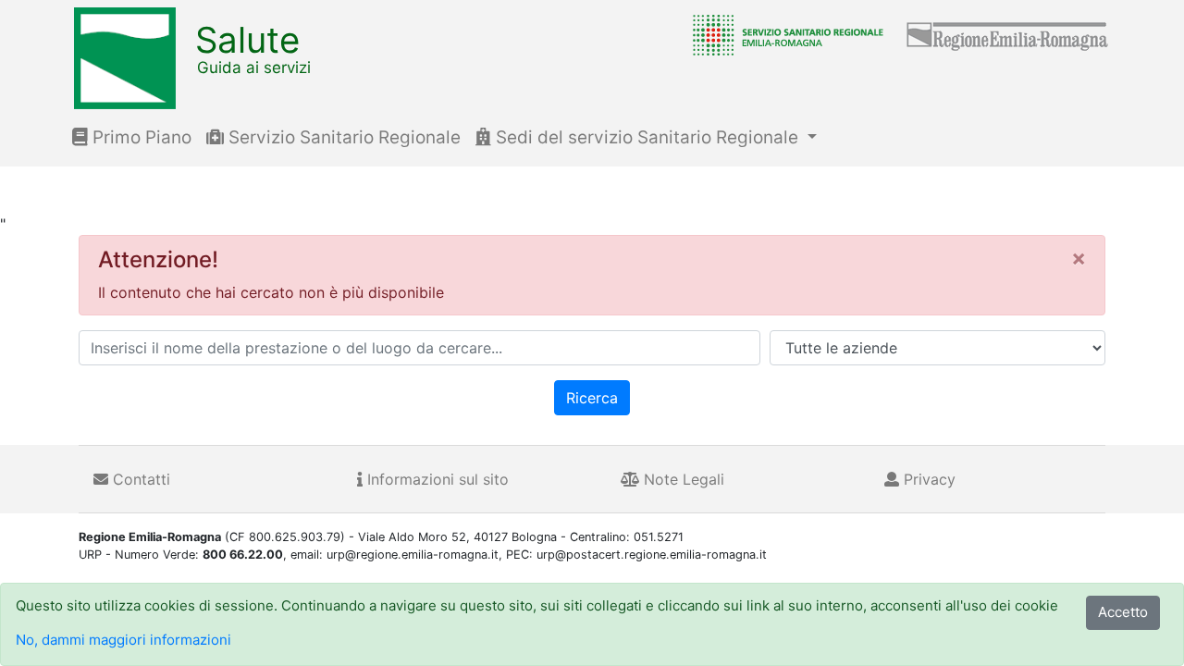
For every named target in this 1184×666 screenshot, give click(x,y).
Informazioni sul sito (436, 479)
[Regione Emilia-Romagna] (1008, 34)
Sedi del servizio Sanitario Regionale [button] (647, 137)
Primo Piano (139, 137)
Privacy (927, 479)
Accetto (1123, 612)
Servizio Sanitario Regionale (342, 137)
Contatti (139, 479)
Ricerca (592, 397)
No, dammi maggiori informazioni (123, 639)
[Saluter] (783, 34)
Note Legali (681, 479)
